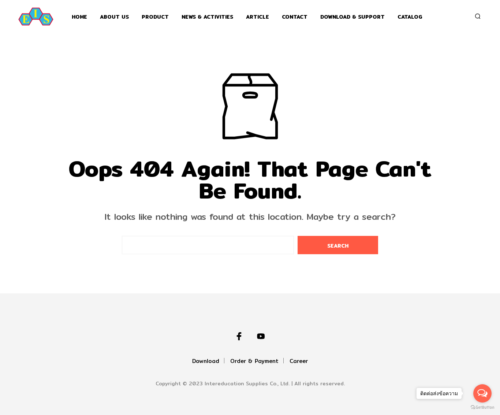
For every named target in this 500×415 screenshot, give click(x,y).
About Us (114, 17)
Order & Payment (254, 361)
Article (257, 17)
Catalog (410, 17)
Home (79, 17)
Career (299, 361)
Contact (294, 17)
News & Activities (207, 17)
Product (155, 17)
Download (205, 361)
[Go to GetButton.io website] (482, 407)
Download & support (352, 17)
